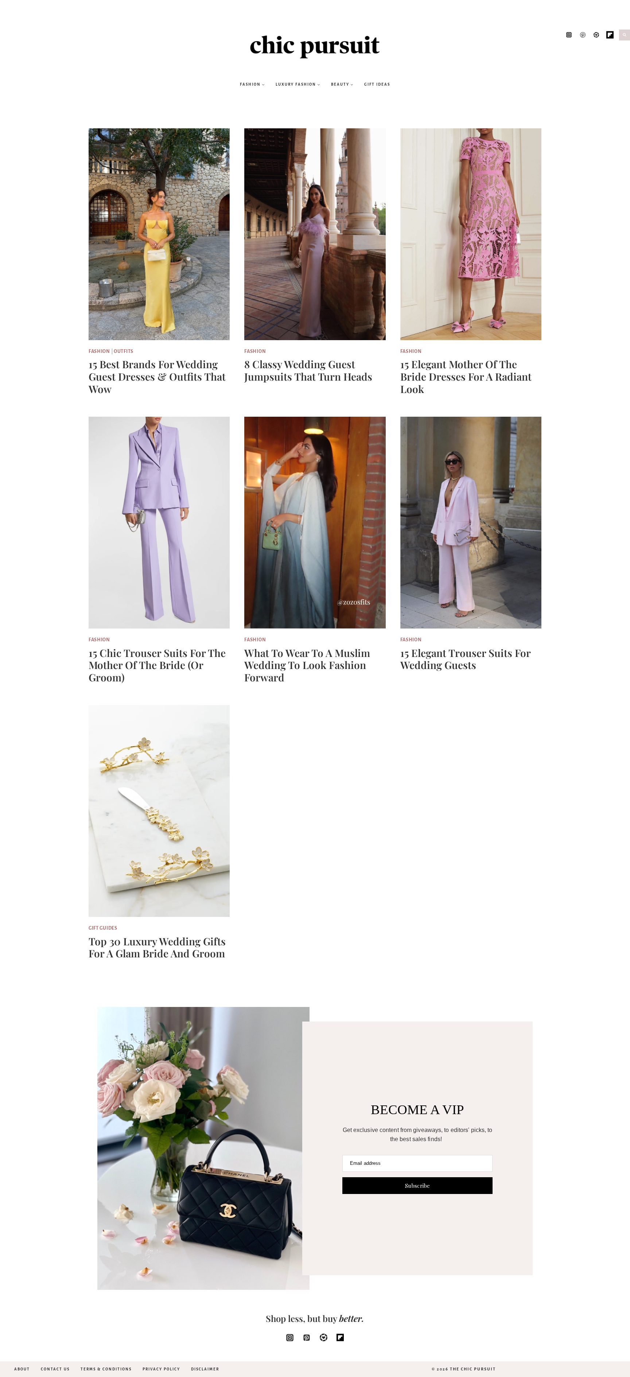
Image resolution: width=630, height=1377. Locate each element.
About (22, 1369)
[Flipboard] (609, 35)
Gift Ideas (377, 84)
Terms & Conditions (106, 1369)
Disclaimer (205, 1369)
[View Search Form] (624, 35)
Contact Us (55, 1369)
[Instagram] (569, 35)
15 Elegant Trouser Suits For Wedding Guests (465, 659)
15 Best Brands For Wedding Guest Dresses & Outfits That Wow (157, 376)
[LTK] (323, 1337)
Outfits (123, 351)
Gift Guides (103, 928)
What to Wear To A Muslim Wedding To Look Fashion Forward (307, 665)
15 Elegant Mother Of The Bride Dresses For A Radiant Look (466, 376)
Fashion (99, 351)
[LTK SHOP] (596, 35)
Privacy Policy (161, 1369)
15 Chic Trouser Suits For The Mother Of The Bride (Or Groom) (157, 665)
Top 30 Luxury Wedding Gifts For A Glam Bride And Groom (157, 947)
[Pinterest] (582, 35)
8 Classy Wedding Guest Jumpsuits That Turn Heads (308, 370)
